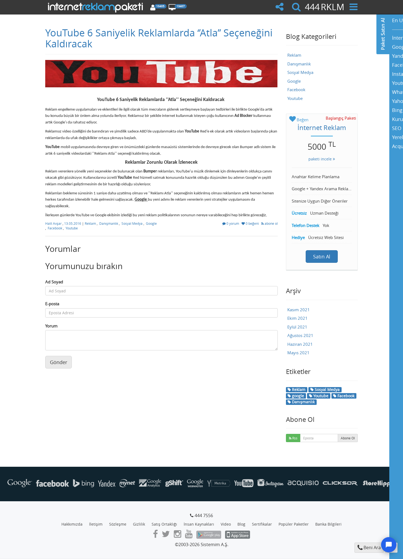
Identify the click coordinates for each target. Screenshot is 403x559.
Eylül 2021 (297, 327)
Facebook (55, 228)
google (297, 395)
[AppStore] (237, 535)
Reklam (90, 223)
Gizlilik (139, 524)
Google (151, 223)
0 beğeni (252, 223)
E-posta (52, 303)
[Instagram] (177, 535)
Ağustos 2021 (300, 335)
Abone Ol (348, 438)
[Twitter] (166, 535)
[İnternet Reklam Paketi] (96, 7)
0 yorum (233, 223)
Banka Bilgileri (328, 524)
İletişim (96, 524)
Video (226, 524)
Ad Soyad (54, 281)
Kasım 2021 (298, 309)
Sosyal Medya (132, 223)
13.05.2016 (73, 223)
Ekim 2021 (297, 318)
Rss (294, 438)
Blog (241, 524)
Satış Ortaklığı (164, 524)
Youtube (72, 228)
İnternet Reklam (321, 127)
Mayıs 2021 (298, 352)
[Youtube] (188, 535)
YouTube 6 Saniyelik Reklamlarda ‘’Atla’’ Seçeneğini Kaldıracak (159, 38)
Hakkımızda (72, 524)
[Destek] (388, 544)
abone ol (271, 223)
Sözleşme (117, 524)
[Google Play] (208, 535)
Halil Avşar (54, 223)
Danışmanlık (108, 223)
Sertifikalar (262, 524)
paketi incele (320, 159)
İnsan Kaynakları (199, 524)
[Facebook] (155, 535)
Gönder (58, 362)
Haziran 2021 (300, 344)
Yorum (51, 326)
